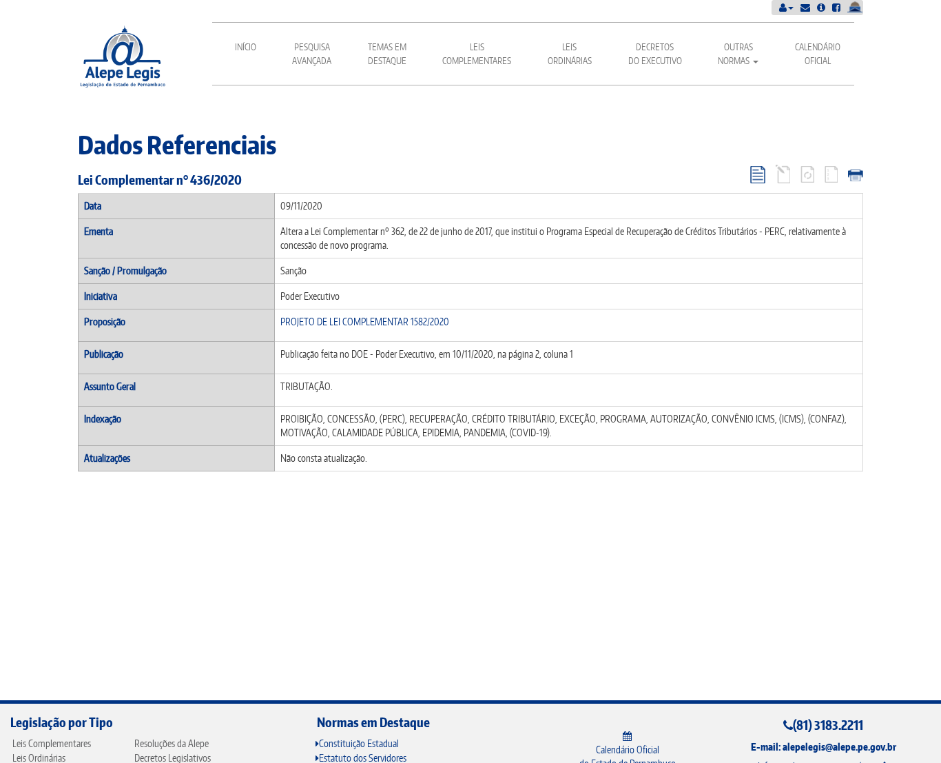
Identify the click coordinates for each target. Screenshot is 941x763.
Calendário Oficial (817, 53)
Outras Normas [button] (735, 53)
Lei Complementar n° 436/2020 (160, 179)
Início (245, 46)
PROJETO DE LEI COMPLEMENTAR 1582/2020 (364, 321)
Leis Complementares (476, 53)
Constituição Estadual (359, 743)
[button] (786, 7)
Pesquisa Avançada (311, 53)
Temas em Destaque (387, 53)
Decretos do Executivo (655, 53)
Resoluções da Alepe (171, 743)
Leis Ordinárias (570, 53)
